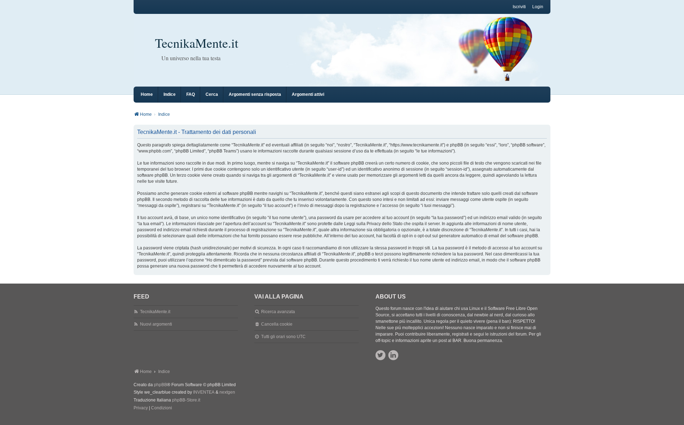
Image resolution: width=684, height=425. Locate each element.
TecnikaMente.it (196, 42)
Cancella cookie (276, 324)
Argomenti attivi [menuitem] (308, 94)
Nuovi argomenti (156, 324)
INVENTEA (203, 392)
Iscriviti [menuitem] (519, 6)
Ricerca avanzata (278, 311)
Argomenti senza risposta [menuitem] (255, 94)
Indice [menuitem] (170, 94)
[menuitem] (141, 408)
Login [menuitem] (537, 6)
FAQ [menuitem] (190, 94)
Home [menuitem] (147, 94)
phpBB (160, 384)
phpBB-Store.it (186, 400)
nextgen (227, 392)
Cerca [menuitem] (212, 94)
